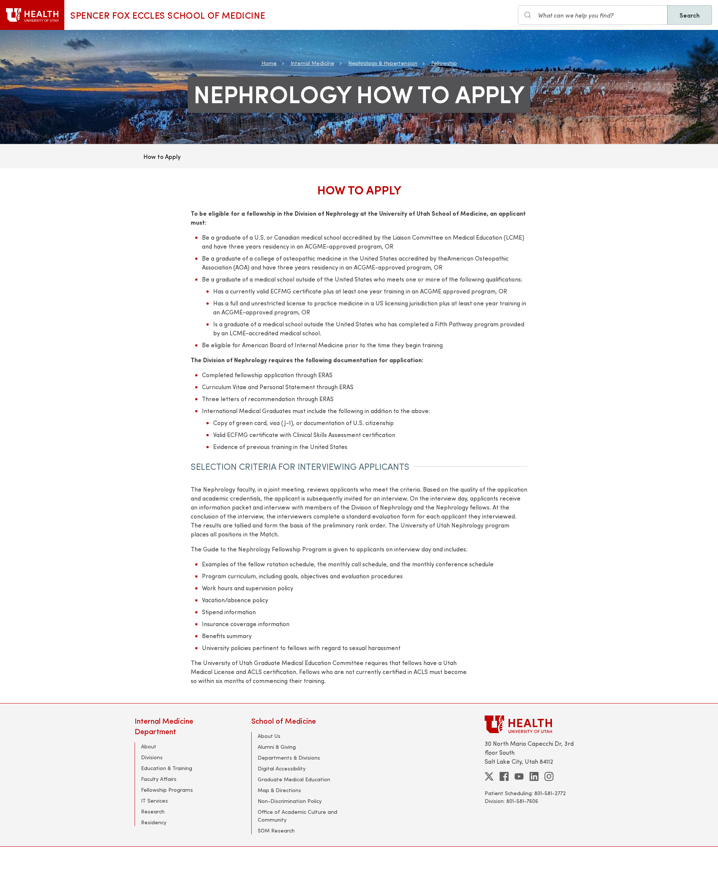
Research (153, 811)
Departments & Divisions (289, 757)
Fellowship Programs (167, 789)
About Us (269, 735)
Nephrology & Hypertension (382, 63)
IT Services (154, 800)
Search (689, 15)
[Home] (32, 15)
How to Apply (162, 156)
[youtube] (519, 776)
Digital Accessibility (282, 768)
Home (269, 63)
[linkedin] (534, 776)
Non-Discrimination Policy (290, 800)
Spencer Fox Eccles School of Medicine (167, 15)
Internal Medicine (312, 63)
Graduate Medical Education (294, 779)
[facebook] (504, 776)
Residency (153, 822)
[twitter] (489, 776)
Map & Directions (279, 790)
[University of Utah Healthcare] (534, 724)
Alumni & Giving (277, 746)
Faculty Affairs (159, 778)
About (148, 746)
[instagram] (548, 776)
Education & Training (166, 768)
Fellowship (444, 63)
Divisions (152, 757)
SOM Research (276, 830)
